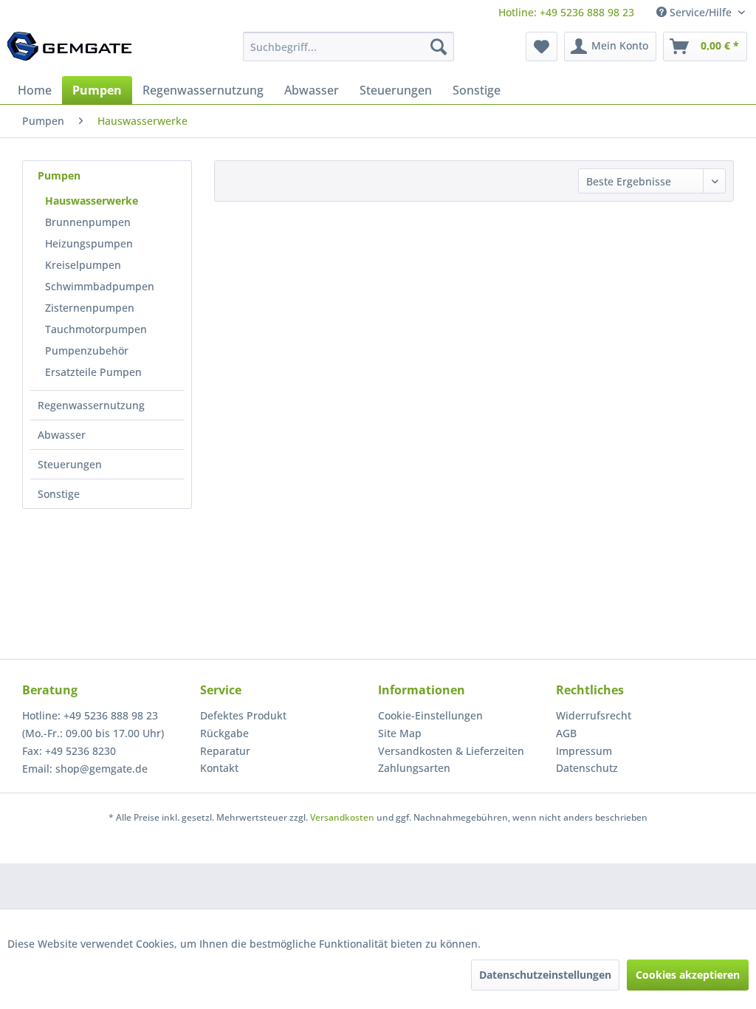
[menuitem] (566, 12)
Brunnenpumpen (88, 222)
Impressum (584, 751)
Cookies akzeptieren (688, 975)
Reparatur (225, 751)
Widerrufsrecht (593, 715)
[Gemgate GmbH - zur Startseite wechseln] (69, 50)
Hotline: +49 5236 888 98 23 (566, 12)
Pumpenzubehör (86, 350)
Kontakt (219, 768)
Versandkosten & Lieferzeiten (451, 751)
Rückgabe (224, 733)
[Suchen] (438, 46)
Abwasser (62, 435)
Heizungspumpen (89, 243)
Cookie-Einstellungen (430, 715)
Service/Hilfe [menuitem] (701, 12)
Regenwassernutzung (91, 405)
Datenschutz (587, 768)
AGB (566, 733)
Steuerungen (70, 464)
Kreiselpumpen (83, 265)
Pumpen (59, 175)
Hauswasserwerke (91, 201)
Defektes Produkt (243, 715)
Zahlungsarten (414, 768)
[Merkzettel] (541, 46)
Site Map (400, 733)
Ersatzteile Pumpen (93, 372)
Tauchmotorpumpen (96, 329)
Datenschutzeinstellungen (545, 975)
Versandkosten (342, 817)
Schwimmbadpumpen (99, 286)
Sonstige (59, 494)
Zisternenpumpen (89, 308)
